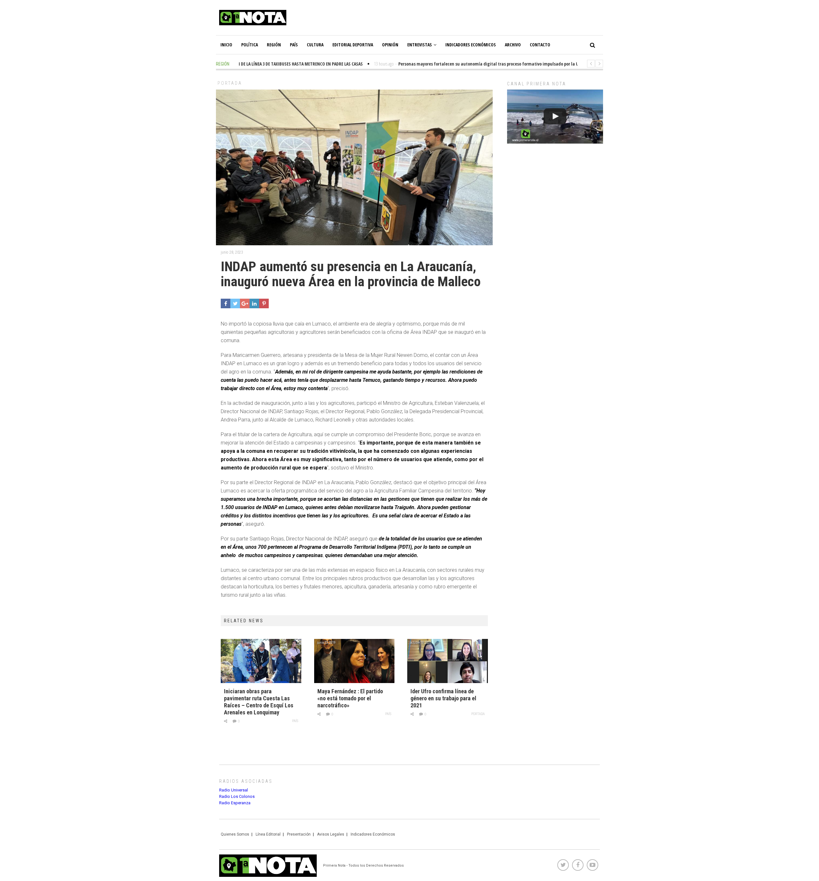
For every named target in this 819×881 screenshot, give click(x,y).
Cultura (315, 45)
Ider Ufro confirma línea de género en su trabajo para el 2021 (443, 698)
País (294, 45)
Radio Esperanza (234, 802)
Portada (230, 83)
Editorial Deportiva (352, 45)
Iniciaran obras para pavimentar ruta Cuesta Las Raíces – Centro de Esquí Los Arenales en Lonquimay (258, 702)
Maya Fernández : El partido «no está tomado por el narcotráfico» (350, 698)
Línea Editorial (268, 834)
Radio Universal (233, 790)
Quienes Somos (235, 834)
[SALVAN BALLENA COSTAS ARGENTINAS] (555, 117)
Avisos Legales (330, 834)
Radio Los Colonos (237, 796)
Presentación (299, 834)
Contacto (540, 45)
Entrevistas (419, 45)
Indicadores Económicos (470, 45)
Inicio (226, 45)
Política (249, 45)
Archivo (513, 45)
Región (274, 45)
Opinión (390, 45)
